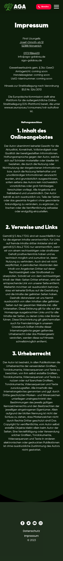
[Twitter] (29, 523)
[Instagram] (41, 523)
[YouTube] (35, 523)
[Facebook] (22, 523)
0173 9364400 (32, 53)
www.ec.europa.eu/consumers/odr (25, 107)
